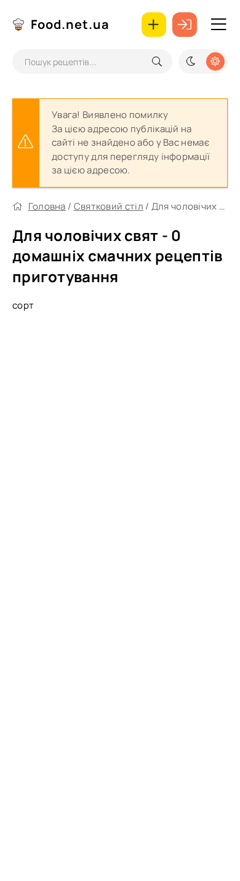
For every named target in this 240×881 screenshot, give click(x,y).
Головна (47, 206)
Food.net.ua (70, 24)
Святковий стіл (108, 206)
